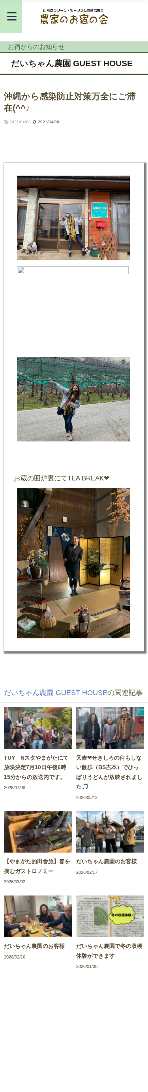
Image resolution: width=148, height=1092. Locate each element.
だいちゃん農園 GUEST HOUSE (72, 63)
